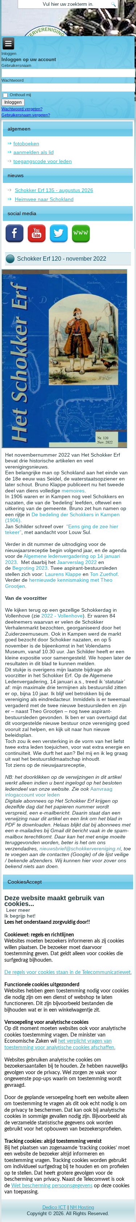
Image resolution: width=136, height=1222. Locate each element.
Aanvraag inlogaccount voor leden (58, 792)
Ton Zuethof (104, 574)
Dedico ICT (54, 1207)
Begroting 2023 (30, 568)
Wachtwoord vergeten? (21, 109)
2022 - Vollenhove (62, 616)
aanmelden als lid (33, 152)
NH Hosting (82, 1207)
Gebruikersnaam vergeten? (25, 115)
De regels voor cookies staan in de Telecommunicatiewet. (68, 972)
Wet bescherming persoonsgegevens (51, 1185)
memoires (73, 491)
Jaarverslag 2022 (77, 562)
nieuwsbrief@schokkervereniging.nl (80, 848)
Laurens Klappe (63, 574)
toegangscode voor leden (42, 161)
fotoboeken (26, 143)
